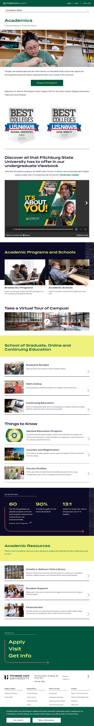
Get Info (20, 656)
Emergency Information (56, 697)
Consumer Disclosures (56, 705)
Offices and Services (11, 693)
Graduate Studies (37, 365)
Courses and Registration (42, 450)
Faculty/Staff (8, 697)
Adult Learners (31, 697)
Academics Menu (14, 10)
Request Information (47, 83)
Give (76, 3)
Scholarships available (69, 175)
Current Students (32, 693)
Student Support (37, 588)
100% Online (34, 384)
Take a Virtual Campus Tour (79, 693)
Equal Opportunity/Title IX (57, 701)
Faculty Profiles (36, 468)
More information (47, 720)
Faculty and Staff (32, 701)
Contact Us (65, 679)
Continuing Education (40, 403)
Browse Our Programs (19, 287)
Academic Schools (61, 287)
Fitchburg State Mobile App (79, 697)
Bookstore (74, 701)
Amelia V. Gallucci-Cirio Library (45, 569)
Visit (15, 649)
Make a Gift (74, 705)
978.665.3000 (39, 681)
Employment (53, 693)
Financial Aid (34, 607)
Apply (69, 3)
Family (29, 705)
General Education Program (44, 431)
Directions (65, 676)
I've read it (18, 720)
